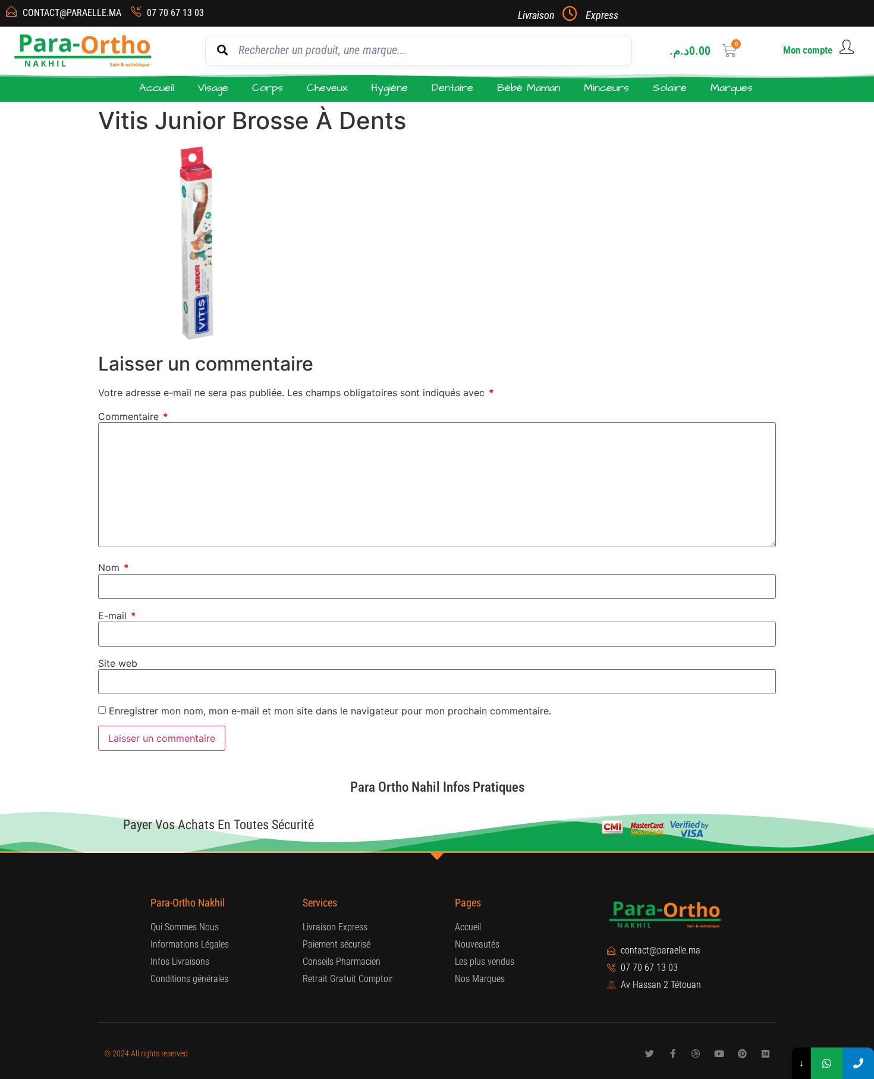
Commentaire (133, 416)
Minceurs (606, 87)
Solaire (670, 87)
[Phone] (858, 1063)
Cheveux (327, 87)
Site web (117, 663)
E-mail (117, 615)
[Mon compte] (847, 47)
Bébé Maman (528, 87)
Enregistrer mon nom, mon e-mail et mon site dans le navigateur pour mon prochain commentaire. (330, 711)
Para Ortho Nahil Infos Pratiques (437, 787)
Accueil (156, 87)
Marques (731, 87)
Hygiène (389, 87)
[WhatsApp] (826, 1063)
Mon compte (807, 50)
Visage (213, 87)
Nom (113, 567)
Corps (267, 87)
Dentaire (452, 87)
